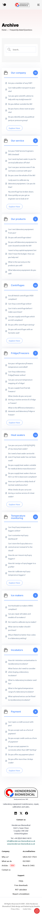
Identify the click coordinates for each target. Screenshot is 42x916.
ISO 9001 (26, 861)
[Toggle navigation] (33, 5)
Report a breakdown (21, 894)
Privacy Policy (15, 909)
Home (4, 30)
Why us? (5, 857)
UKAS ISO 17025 (30, 857)
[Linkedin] (15, 813)
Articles (8, 865)
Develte (37, 906)
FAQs (21, 881)
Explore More (14, 128)
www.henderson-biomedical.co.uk (21, 844)
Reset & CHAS (29, 865)
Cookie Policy (27, 909)
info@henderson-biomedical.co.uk (21, 841)
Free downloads (21, 885)
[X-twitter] (21, 813)
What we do (7, 861)
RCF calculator (21, 889)
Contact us (6, 869)
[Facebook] (26, 813)
